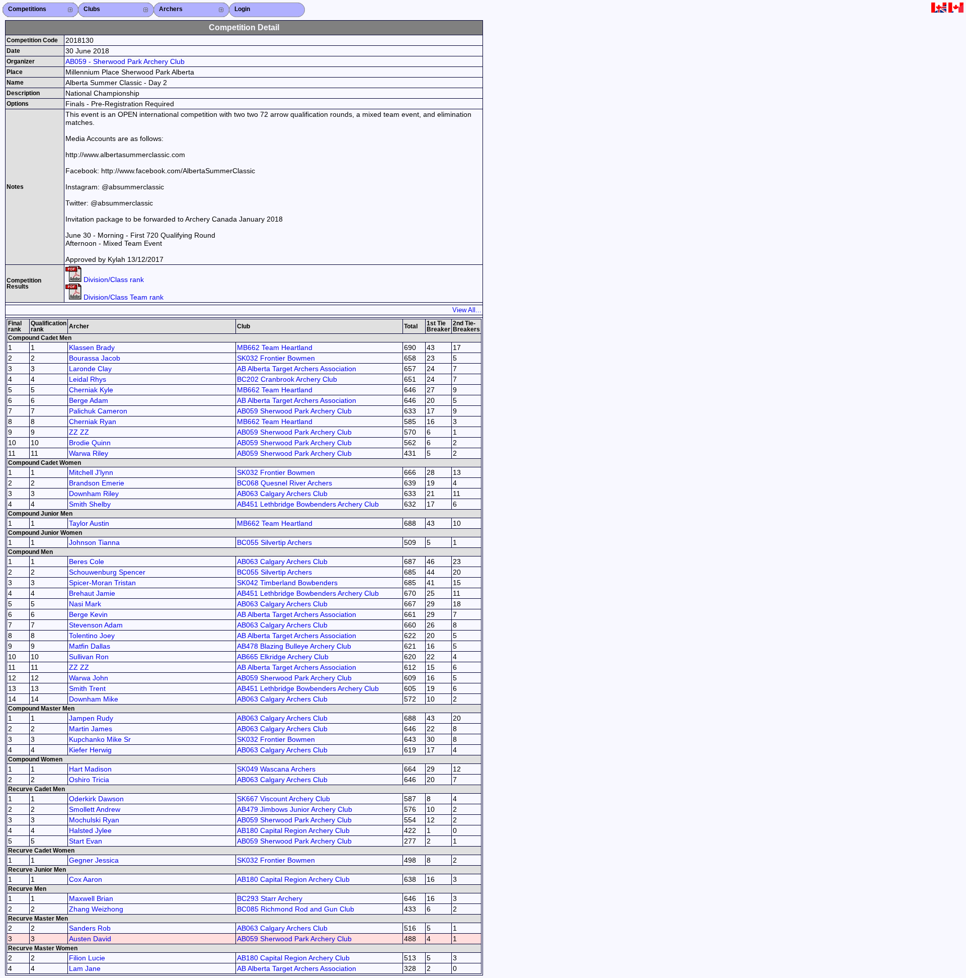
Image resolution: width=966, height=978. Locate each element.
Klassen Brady (92, 347)
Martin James (90, 729)
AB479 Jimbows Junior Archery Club (294, 809)
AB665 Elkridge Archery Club (283, 657)
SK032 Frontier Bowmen (276, 358)
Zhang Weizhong (96, 909)
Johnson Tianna (94, 542)
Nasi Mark (85, 604)
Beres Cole (86, 561)
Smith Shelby (90, 504)
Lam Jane (85, 968)
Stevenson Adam (96, 625)
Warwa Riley (88, 453)
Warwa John (88, 678)
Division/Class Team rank (123, 297)
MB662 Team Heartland (274, 347)
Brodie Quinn (90, 443)
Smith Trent (87, 688)
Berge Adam (88, 400)
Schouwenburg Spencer (107, 572)
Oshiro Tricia (89, 780)
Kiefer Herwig (90, 750)
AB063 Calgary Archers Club (282, 494)
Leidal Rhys (87, 379)
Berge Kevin (88, 614)
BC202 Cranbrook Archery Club (287, 379)
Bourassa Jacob (94, 358)
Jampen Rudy (91, 718)
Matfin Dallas (89, 646)
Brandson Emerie (96, 483)
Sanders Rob (90, 928)
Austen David (90, 939)
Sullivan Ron (89, 657)
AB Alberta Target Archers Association (296, 369)
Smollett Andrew (94, 809)
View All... (466, 310)
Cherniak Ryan (92, 421)
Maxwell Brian (91, 898)
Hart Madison (90, 769)
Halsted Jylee (90, 830)
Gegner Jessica (94, 860)
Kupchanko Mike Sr (100, 739)
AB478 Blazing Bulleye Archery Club (294, 646)
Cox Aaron (85, 879)
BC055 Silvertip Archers (274, 542)
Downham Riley (94, 494)
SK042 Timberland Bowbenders (287, 583)
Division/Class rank (113, 279)
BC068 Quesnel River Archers (284, 483)
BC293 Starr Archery (269, 898)
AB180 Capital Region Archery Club (293, 830)
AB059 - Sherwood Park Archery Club (125, 61)
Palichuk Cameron (98, 411)
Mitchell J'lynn (91, 472)
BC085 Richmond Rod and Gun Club (295, 909)
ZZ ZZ (79, 432)
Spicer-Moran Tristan (102, 583)
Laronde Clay (90, 369)
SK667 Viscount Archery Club (283, 799)
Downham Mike (93, 699)
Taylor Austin (89, 523)
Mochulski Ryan (94, 820)
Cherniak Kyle (91, 390)
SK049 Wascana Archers (276, 769)
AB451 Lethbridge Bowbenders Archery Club (308, 504)
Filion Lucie (87, 958)
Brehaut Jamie (92, 593)
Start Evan (85, 841)
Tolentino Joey (92, 636)
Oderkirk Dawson (96, 799)
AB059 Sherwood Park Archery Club (294, 411)
